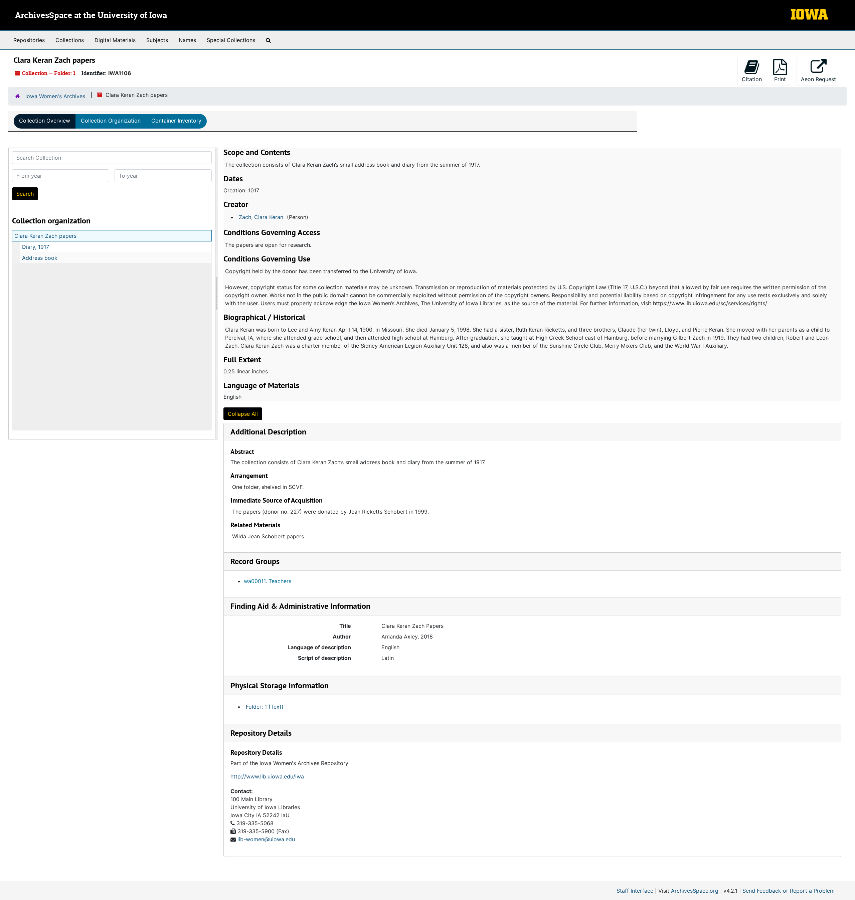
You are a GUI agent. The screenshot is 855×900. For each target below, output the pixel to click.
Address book (39, 257)
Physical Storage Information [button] (279, 685)
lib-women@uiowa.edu (266, 839)
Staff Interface (635, 890)
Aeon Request (820, 78)
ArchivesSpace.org (694, 890)
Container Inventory (176, 120)
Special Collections (231, 40)
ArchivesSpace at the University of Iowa (91, 16)
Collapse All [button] (243, 413)
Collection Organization (111, 120)
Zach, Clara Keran (261, 217)
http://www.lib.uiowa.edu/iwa (267, 776)
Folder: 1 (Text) (265, 706)
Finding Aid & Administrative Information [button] (300, 606)
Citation (752, 79)
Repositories (29, 40)
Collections (69, 40)
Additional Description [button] (268, 431)
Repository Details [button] (261, 733)
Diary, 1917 (35, 246)
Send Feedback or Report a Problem (788, 890)
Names (187, 40)
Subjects (157, 40)
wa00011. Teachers (267, 581)
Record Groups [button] (255, 561)
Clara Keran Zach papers (45, 235)
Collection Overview (44, 120)
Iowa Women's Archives (55, 96)
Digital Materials (115, 40)
